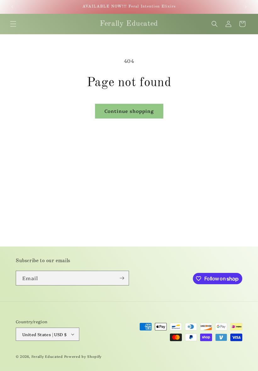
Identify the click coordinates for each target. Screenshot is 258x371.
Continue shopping (129, 111)
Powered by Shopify (83, 356)
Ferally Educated (47, 356)
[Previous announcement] (12, 7)
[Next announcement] (246, 7)
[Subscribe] (122, 278)
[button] (13, 24)
